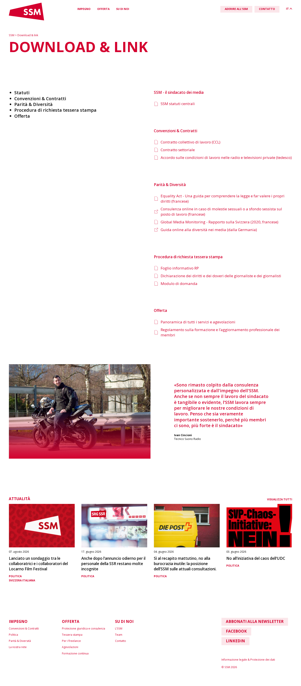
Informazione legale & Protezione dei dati (248, 660)
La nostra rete (18, 647)
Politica (15, 576)
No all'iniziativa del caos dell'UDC (255, 558)
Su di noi (122, 9)
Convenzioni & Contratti (24, 628)
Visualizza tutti (279, 499)
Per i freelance (71, 641)
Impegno (84, 9)
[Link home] (26, 19)
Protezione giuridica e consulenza (83, 628)
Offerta (103, 9)
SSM (12, 35)
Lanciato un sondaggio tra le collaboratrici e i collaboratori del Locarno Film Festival (38, 563)
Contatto (120, 641)
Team (118, 635)
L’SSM (118, 628)
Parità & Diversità (20, 641)
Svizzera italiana (22, 580)
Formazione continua (75, 653)
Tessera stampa (72, 635)
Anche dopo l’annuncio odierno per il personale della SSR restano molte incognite (113, 563)
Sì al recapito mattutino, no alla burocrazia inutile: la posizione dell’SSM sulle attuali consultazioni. (185, 563)
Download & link (27, 35)
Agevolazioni (70, 647)
